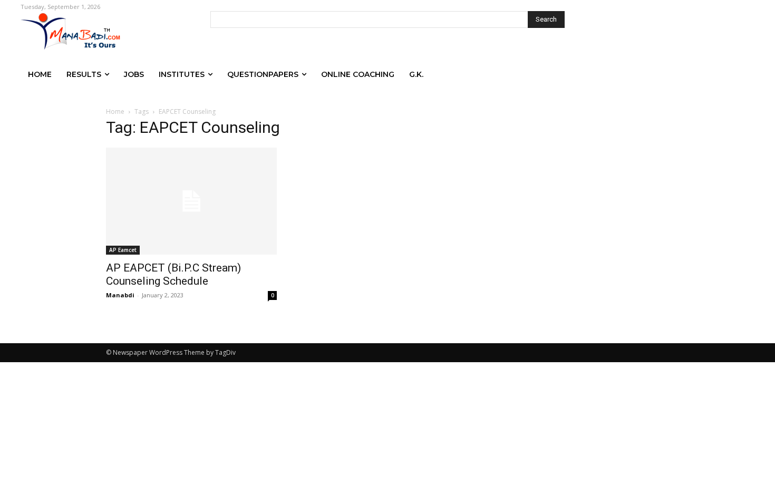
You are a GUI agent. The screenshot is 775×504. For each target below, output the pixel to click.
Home (115, 111)
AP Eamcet (123, 250)
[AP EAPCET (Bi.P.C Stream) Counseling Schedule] (191, 201)
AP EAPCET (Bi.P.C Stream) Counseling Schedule (173, 274)
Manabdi (120, 295)
